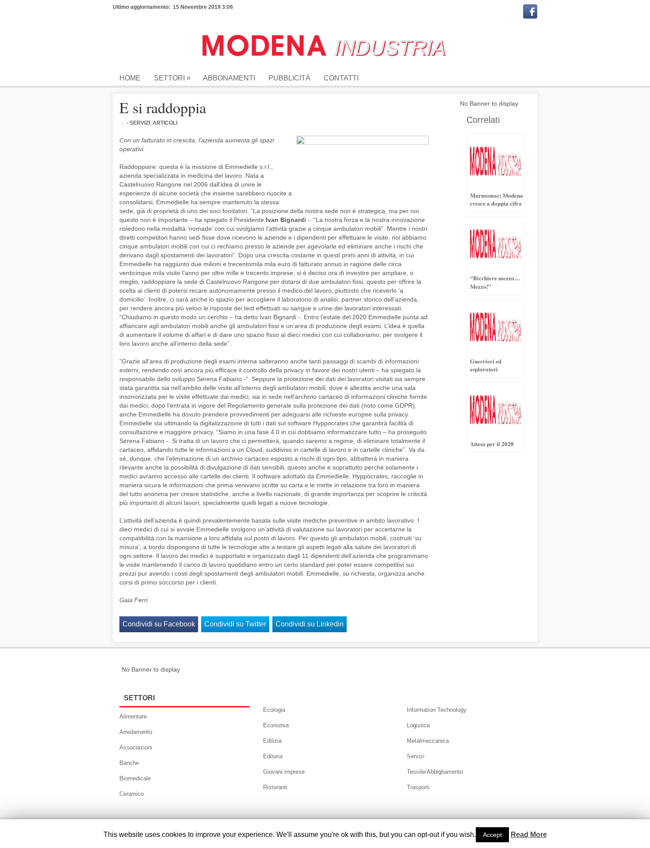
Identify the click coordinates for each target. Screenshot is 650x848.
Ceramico (131, 794)
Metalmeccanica (428, 740)
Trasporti (418, 787)
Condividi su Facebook (158, 624)
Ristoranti (275, 787)
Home (130, 78)
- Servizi (138, 123)
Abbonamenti (229, 78)
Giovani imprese (284, 771)
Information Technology (436, 710)
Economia (276, 725)
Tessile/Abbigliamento (435, 771)
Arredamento (135, 732)
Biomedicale (135, 778)
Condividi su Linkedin (309, 624)
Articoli (165, 123)
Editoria (273, 756)
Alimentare (133, 716)
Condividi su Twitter (235, 624)
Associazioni (135, 747)
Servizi (415, 756)
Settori (172, 78)
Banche (129, 763)
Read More (529, 834)
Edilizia (272, 740)
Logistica (418, 725)
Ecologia (274, 710)
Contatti (341, 78)
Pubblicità (289, 78)
